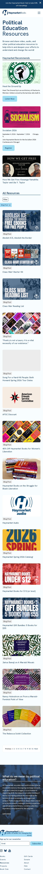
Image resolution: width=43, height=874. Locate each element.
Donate (27, 859)
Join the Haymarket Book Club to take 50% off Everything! (21, 4)
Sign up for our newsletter (10, 839)
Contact (27, 869)
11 (32, 749)
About (26, 863)
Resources (4, 863)
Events (3, 859)
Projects (3, 866)
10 (30, 749)
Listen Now (10, 99)
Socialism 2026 (10, 130)
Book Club (4, 869)
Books (2, 856)
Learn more (7, 813)
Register (8, 148)
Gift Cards (28, 856)
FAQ (25, 866)
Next (36, 749)
